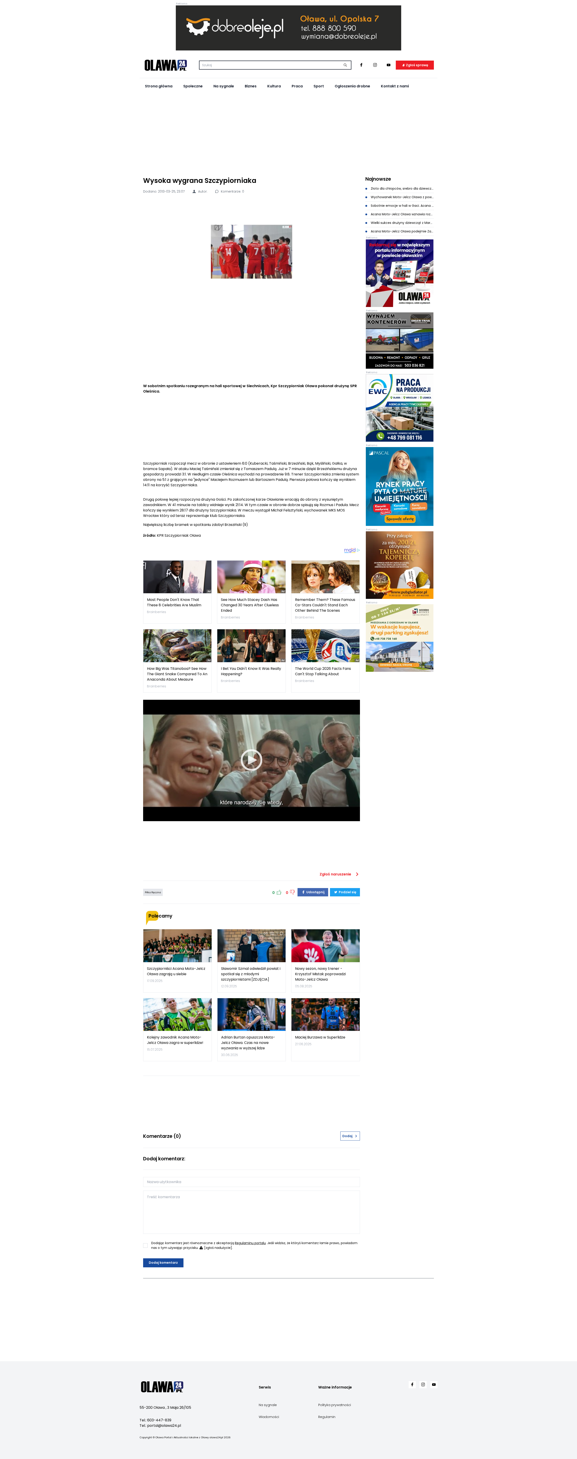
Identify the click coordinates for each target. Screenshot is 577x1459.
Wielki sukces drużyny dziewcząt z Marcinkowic (402, 222)
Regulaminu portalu (250, 1243)
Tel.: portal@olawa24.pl (160, 1425)
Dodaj (347, 1136)
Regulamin (326, 1417)
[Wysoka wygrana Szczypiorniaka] (251, 252)
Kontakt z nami (395, 86)
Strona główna (158, 86)
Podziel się (347, 892)
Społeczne (193, 86)
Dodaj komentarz (163, 1262)
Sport (319, 86)
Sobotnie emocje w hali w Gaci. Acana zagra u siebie (402, 205)
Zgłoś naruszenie (336, 874)
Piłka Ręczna (153, 892)
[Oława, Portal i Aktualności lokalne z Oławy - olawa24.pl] (165, 65)
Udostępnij (315, 892)
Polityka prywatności (334, 1405)
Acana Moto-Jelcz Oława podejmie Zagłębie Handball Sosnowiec (402, 231)
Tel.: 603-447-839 (155, 1420)
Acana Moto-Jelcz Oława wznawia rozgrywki (402, 214)
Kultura (274, 86)
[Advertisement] (288, 133)
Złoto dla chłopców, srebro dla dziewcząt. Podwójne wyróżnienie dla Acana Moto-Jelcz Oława (402, 188)
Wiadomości (269, 1417)
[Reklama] (288, 27)
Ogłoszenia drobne (352, 86)
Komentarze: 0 (232, 191)
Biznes (250, 86)
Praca (297, 86)
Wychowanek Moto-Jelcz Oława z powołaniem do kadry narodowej (402, 197)
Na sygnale (223, 86)
